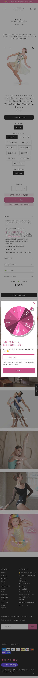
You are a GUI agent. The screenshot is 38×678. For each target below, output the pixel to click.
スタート (19, 370)
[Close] (34, 303)
